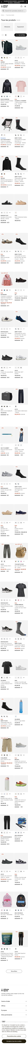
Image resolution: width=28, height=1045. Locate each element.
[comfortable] (5, 35)
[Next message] (26, 2)
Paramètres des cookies (14, 1036)
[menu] (25, 6)
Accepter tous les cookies (14, 1041)
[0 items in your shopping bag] (21, 6)
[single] (2, 35)
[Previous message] (1, 2)
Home (2, 15)
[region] (14, 1033)
